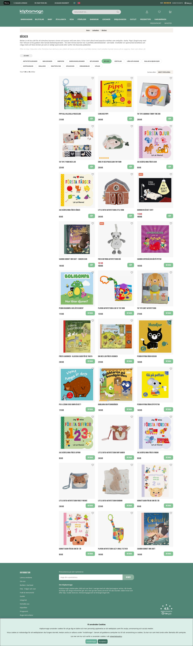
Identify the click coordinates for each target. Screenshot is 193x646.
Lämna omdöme (26, 577)
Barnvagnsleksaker (77, 61)
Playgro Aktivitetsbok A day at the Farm (111, 308)
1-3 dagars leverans (20, 3)
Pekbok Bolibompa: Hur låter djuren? (71, 308)
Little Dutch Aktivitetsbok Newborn (110, 501)
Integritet (23, 600)
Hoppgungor (28, 66)
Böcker (104, 30)
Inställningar (91, 641)
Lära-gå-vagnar (133, 61)
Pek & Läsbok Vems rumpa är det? (70, 404)
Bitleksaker (94, 61)
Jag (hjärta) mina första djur (147, 162)
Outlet (133, 19)
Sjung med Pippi (103, 114)
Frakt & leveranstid (27, 593)
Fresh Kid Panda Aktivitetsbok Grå (109, 259)
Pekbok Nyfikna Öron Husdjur (147, 356)
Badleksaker (47, 61)
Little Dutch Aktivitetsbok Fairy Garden (111, 452)
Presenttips (145, 19)
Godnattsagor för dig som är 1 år (70, 549)
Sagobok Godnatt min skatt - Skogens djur (73, 259)
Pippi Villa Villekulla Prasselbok (70, 114)
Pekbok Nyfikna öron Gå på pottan (148, 404)
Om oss (22, 581)
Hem (88, 30)
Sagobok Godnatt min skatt (146, 549)
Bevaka (168, 265)
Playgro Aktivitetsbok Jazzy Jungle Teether (113, 549)
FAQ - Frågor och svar (28, 589)
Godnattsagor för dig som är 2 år (148, 501)
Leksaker (106, 19)
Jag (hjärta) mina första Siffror (69, 452)
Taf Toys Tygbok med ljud (67, 162)
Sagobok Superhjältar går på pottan (149, 259)
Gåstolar (118, 61)
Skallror (42, 66)
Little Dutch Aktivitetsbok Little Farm (111, 210)
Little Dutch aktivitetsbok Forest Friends (73, 501)
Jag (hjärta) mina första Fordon (147, 452)
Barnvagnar (26, 19)
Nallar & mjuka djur (151, 61)
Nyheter (168, 23)
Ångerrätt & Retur (26, 615)
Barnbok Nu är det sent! (145, 210)
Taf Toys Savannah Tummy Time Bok (148, 114)
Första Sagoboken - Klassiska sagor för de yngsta (75, 356)
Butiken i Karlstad (26, 585)
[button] (176, 3)
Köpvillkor (23, 607)
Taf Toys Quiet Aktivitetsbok (146, 308)
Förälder (82, 19)
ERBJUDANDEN (120, 19)
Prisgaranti (24, 611)
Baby (50, 19)
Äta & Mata (61, 19)
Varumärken (160, 19)
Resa (72, 19)
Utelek (97, 66)
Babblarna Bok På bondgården (108, 404)
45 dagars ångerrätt (62, 3)
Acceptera (102, 641)
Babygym (61, 61)
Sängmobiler (85, 66)
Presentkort (155, 23)
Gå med (128, 577)
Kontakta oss (24, 604)
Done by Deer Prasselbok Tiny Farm (109, 162)
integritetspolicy (116, 636)
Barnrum (94, 19)
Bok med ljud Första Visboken (108, 356)
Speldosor (70, 66)
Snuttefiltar (56, 66)
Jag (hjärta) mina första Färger (69, 210)
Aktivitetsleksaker (30, 61)
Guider (22, 596)
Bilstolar (39, 19)
